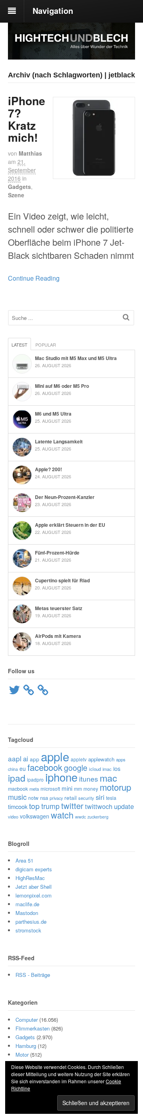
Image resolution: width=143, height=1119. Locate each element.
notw (33, 797)
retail (70, 797)
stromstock (28, 930)
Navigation (53, 10)
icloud (95, 769)
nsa (44, 797)
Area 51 (24, 860)
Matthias (30, 153)
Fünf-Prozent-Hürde (57, 552)
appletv (79, 759)
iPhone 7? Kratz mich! (26, 118)
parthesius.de (30, 921)
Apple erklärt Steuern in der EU (70, 524)
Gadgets (19, 187)
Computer (26, 1019)
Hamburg (25, 1046)
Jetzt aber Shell (33, 886)
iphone (61, 777)
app (34, 759)
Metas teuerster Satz (58, 608)
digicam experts (33, 869)
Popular (45, 344)
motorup (115, 787)
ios (116, 768)
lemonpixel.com (33, 895)
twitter (72, 805)
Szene (16, 195)
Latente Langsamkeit (59, 441)
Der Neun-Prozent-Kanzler (65, 497)
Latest (19, 344)
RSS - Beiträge (32, 974)
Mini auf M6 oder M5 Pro (62, 385)
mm (78, 788)
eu (22, 768)
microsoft (50, 788)
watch (62, 815)
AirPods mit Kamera (58, 635)
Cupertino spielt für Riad (62, 580)
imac (107, 769)
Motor (22, 1054)
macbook (18, 788)
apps (121, 759)
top (34, 805)
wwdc (80, 817)
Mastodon (26, 913)
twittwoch (98, 806)
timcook (17, 806)
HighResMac (30, 878)
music (17, 797)
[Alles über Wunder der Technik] (71, 53)
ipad (16, 777)
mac (108, 777)
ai (25, 758)
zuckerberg (97, 817)
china (13, 769)
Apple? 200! (48, 469)
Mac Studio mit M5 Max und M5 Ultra (76, 358)
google (75, 767)
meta (34, 789)
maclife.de (27, 904)
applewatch (101, 759)
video (13, 816)
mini (67, 788)
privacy (56, 798)
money (90, 788)
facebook (44, 767)
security (86, 798)
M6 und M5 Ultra (53, 413)
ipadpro (35, 779)
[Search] (126, 317)
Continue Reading (34, 278)
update (124, 806)
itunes (88, 779)
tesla (111, 797)
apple (55, 756)
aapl (14, 758)
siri (100, 797)
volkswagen (34, 816)
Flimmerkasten (32, 1028)
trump (50, 806)
